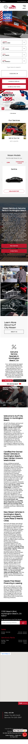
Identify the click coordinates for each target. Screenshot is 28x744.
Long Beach (15, 486)
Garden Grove (12, 427)
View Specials (8, 380)
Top (21, 703)
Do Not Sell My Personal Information (14, 733)
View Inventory (14, 191)
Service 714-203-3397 (13, 717)
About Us (14, 332)
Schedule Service (14, 279)
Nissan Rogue (16, 565)
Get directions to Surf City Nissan (11, 619)
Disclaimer (4, 404)
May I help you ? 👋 (19, 730)
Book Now (14, 141)
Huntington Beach (9, 500)
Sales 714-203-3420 (12, 715)
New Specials (14, 246)
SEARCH (14, 73)
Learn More (19, 404)
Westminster (8, 486)
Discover (14, 312)
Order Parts (14, 251)
